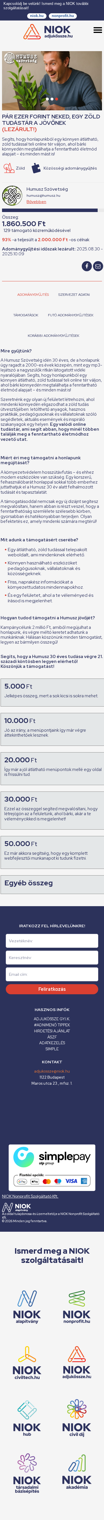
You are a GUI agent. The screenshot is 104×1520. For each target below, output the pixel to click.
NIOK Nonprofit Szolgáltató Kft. (30, 1196)
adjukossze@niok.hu (52, 1071)
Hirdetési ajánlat (52, 1031)
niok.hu (37, 16)
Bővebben (36, 201)
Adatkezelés (52, 1042)
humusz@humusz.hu (43, 195)
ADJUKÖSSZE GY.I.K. (52, 1019)
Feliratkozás (52, 989)
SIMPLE (52, 1049)
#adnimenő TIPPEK (52, 1025)
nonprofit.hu (63, 16)
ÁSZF (52, 1037)
